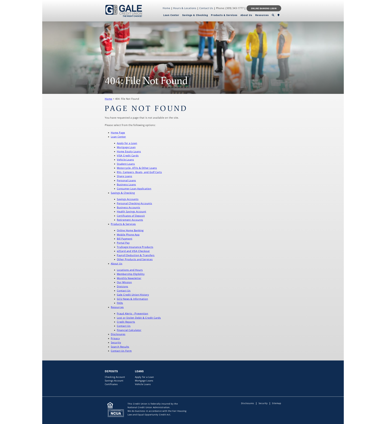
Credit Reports (126, 322)
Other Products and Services (135, 259)
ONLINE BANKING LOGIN (264, 8)
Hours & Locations (184, 8)
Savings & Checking (195, 15)
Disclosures (118, 334)
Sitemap (276, 403)
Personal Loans (126, 180)
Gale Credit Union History (133, 294)
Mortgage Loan (126, 147)
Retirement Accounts (130, 220)
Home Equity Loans (129, 151)
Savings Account (114, 380)
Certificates (111, 384)
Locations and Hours (130, 270)
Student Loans (126, 164)
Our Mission (124, 282)
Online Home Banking (130, 230)
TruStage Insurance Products (135, 247)
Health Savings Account (131, 211)
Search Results (120, 346)
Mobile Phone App (128, 234)
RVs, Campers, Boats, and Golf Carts (139, 172)
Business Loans (126, 184)
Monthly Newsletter (129, 278)
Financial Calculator (129, 330)
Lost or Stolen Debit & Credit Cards (139, 317)
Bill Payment (124, 238)
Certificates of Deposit (131, 215)
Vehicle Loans (125, 159)
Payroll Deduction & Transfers (136, 255)
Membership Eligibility (131, 274)
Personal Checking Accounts (134, 203)
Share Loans (124, 176)
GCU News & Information (132, 299)
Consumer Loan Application (134, 188)
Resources (262, 15)
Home (166, 8)
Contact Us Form (121, 350)
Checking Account (115, 376)
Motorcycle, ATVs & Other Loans (137, 168)
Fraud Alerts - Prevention (132, 313)
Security (116, 342)
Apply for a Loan (127, 143)
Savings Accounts (128, 199)
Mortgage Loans (144, 380)
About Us (246, 15)
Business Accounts (128, 207)
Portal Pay (123, 242)
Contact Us (206, 8)
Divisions (122, 286)
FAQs (120, 303)
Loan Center (171, 15)
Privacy (115, 338)
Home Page (118, 132)
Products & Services (224, 15)
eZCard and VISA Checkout (133, 251)
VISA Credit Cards (128, 155)
